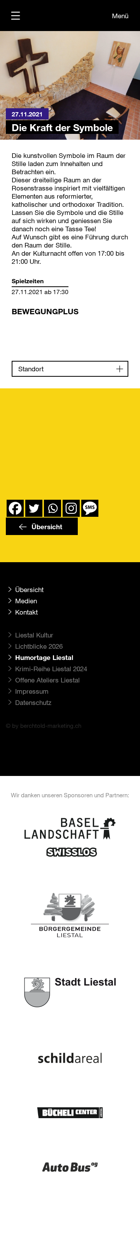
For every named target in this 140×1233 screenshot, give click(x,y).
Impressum (32, 691)
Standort (31, 369)
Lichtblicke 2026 (39, 646)
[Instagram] (71, 508)
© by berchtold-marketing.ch (43, 725)
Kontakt (26, 612)
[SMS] (89, 508)
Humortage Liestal (44, 657)
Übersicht (46, 527)
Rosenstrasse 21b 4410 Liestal (38, 329)
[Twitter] (33, 508)
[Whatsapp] (52, 508)
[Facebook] (15, 508)
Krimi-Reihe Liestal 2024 (51, 669)
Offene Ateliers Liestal (47, 680)
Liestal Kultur (34, 635)
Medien (26, 601)
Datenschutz (33, 702)
